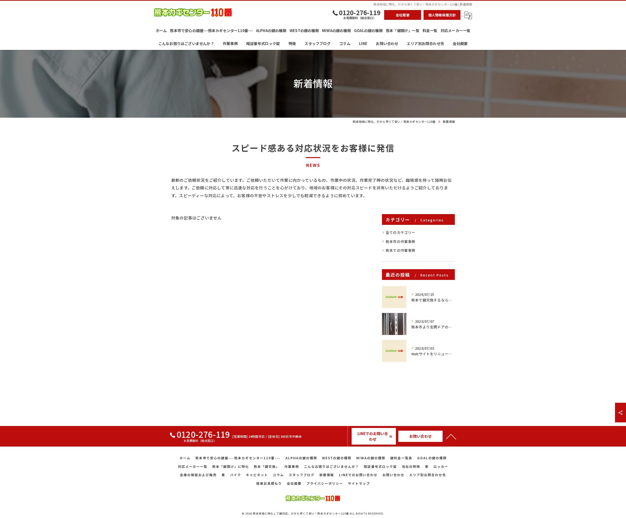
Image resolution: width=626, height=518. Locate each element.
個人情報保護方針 (442, 14)
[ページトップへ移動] (451, 436)
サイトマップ (359, 483)
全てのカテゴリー (400, 232)
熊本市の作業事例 (400, 241)
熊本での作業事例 (400, 250)
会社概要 (403, 14)
